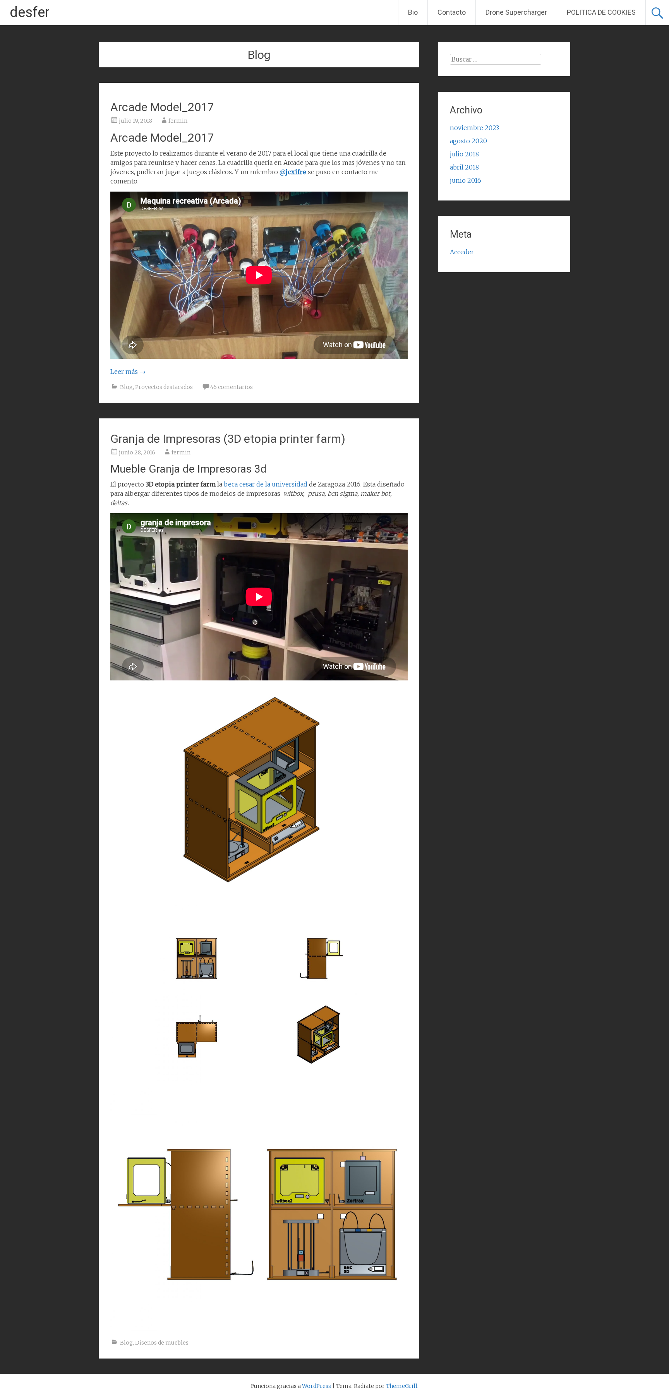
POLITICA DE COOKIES (601, 12)
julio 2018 (464, 154)
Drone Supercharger (516, 12)
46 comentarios (231, 387)
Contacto (451, 12)
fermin (177, 120)
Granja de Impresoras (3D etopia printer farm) (227, 438)
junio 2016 (465, 180)
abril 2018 (464, 167)
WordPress (316, 1386)
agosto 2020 (468, 141)
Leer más (128, 371)
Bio (413, 12)
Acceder (462, 252)
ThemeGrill (401, 1386)
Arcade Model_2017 (162, 107)
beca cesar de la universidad (265, 484)
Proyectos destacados (164, 387)
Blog (126, 387)
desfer (30, 12)
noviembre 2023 (474, 128)
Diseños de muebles (162, 1342)
